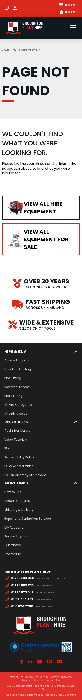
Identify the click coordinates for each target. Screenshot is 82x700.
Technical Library (17, 430)
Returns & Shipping (32, 680)
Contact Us (13, 554)
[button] (68, 5)
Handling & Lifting (17, 369)
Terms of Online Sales (36, 677)
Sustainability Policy (19, 457)
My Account (13, 527)
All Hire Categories (18, 404)
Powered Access (16, 387)
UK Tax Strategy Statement (25, 475)
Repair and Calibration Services (28, 518)
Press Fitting (13, 396)
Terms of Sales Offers (61, 677)
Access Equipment (18, 360)
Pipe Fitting (12, 378)
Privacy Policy (52, 680)
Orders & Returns (17, 501)
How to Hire (12, 492)
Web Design (12, 695)
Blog (7, 448)
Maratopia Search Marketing (60, 695)
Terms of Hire (16, 677)
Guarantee (12, 545)
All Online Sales (15, 413)
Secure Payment (17, 536)
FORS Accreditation (19, 466)
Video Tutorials (15, 439)
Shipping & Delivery (18, 509)
